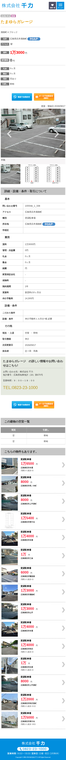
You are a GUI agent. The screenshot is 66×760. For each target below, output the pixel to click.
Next (56, 133)
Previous (9, 133)
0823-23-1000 (25, 387)
